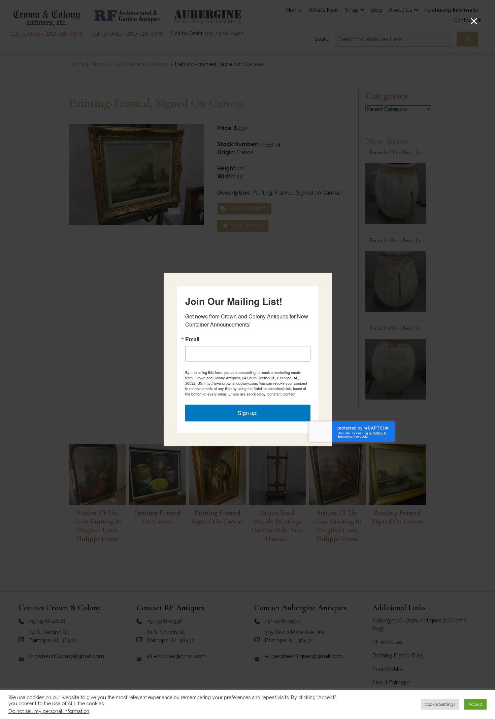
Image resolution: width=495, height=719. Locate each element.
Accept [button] (475, 704)
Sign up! (248, 413)
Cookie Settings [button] (440, 704)
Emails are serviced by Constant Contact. (262, 394)
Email (192, 339)
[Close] (474, 21)
